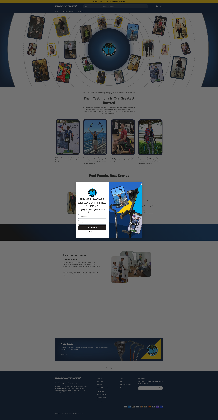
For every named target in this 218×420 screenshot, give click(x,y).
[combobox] (92, 216)
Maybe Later (92, 231)
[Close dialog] (141, 184)
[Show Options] (105, 216)
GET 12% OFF (92, 228)
